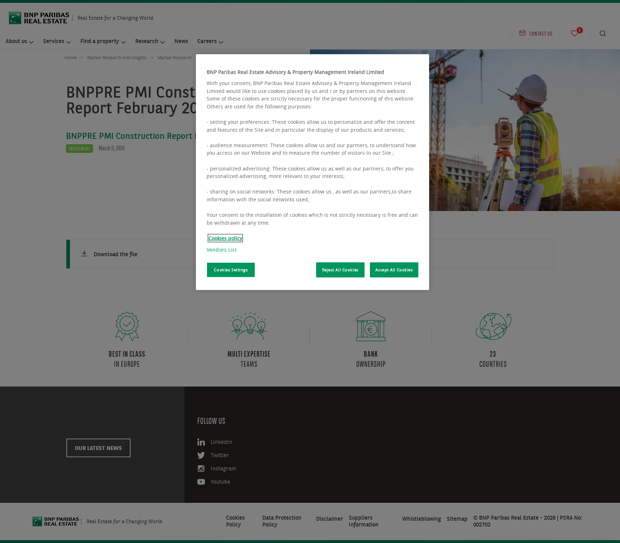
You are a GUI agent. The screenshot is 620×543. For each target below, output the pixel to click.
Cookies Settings (231, 269)
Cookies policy (225, 238)
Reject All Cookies (340, 269)
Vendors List (222, 249)
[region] (312, 172)
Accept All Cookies (394, 269)
